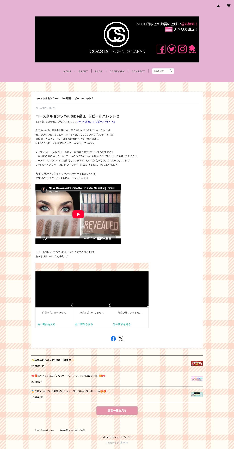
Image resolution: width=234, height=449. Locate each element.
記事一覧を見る (117, 410)
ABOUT (83, 71)
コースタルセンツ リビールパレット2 (95, 121)
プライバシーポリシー (44, 430)
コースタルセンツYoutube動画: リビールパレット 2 (64, 98)
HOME (67, 71)
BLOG (98, 71)
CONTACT (138, 71)
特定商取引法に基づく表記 (72, 430)
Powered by (113, 442)
